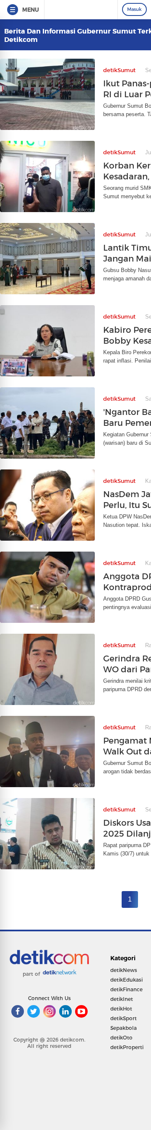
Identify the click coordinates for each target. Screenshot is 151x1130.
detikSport (123, 1018)
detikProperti (126, 1047)
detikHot (121, 1009)
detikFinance (126, 989)
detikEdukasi (126, 980)
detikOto (121, 1037)
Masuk (134, 9)
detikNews (123, 970)
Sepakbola (123, 1028)
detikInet (121, 999)
